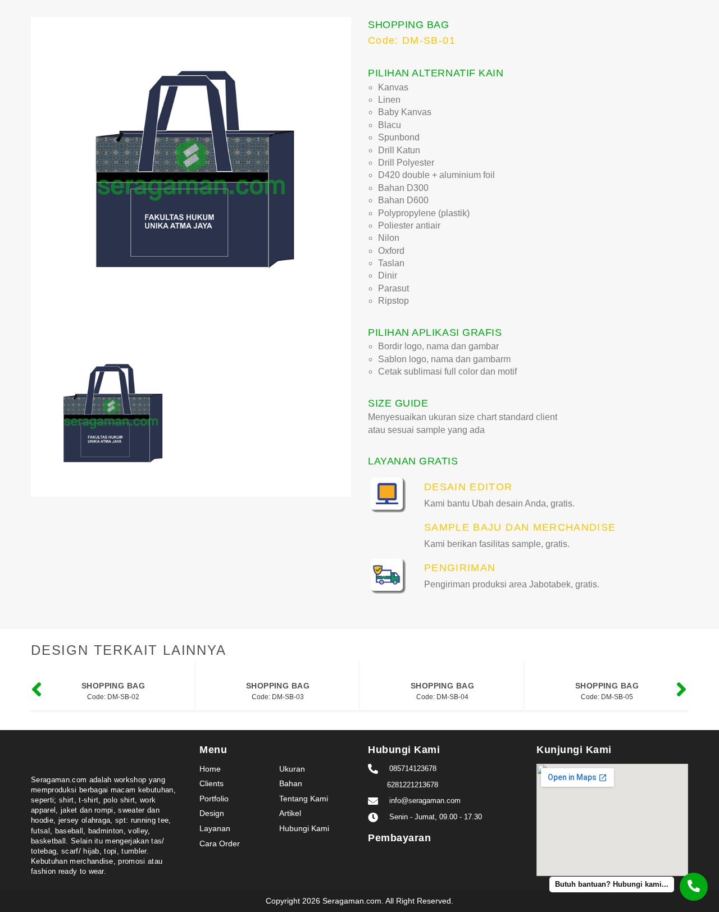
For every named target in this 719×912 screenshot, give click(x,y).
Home (210, 768)
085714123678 (412, 768)
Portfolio (214, 798)
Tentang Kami (303, 798)
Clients (211, 783)
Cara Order (219, 843)
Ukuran (292, 768)
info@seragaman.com (425, 800)
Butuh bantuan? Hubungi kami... (611, 884)
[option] (191, 177)
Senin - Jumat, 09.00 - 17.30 (435, 817)
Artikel (290, 813)
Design (211, 813)
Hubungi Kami (304, 828)
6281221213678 (412, 785)
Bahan (290, 783)
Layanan (214, 828)
